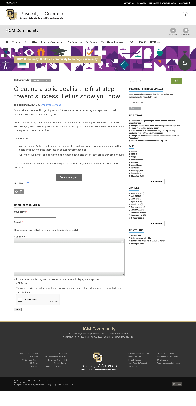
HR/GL (131, 42)
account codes (137, 160)
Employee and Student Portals (162, 3)
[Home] (34, 19)
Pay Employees (75, 42)
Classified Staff (137, 176)
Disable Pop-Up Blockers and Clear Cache (148, 241)
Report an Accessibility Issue (168, 363)
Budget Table (136, 173)
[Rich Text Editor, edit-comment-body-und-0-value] (69, 257)
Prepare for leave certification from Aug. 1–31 (149, 141)
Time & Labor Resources (113, 42)
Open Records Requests (138, 363)
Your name (20, 211)
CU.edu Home (173, 34)
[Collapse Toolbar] (122, 242)
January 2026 (136, 210)
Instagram (174, 384)
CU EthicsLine (162, 360)
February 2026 (136, 207)
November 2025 (137, 215)
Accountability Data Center (167, 357)
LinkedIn (179, 384)
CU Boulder (34, 357)
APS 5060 (135, 168)
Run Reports (91, 42)
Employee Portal (137, 244)
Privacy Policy (50, 385)
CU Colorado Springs (30, 360)
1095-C (134, 154)
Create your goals (69, 177)
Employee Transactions (52, 42)
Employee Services (51, 104)
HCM (26, 183)
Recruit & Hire (30, 42)
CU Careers (141, 3)
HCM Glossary (136, 235)
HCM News (155, 42)
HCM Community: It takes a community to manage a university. (57, 59)
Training (16, 42)
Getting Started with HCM (141, 238)
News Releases (134, 360)
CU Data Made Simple (165, 354)
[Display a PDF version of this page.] (21, 191)
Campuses (183, 3)
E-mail (18, 222)
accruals (134, 162)
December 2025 (137, 213)
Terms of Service (63, 385)
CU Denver (34, 363)
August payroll (137, 171)
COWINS (142, 42)
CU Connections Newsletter (56, 357)
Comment (20, 236)
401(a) (133, 157)
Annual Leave (136, 165)
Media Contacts (134, 357)
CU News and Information (138, 354)
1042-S (134, 151)
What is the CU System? (29, 354)
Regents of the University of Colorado (30, 385)
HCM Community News (41, 80)
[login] (72, 385)
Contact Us (132, 366)
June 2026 (135, 199)
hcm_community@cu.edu (121, 337)
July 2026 (135, 196)
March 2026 (136, 204)
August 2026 (136, 193)
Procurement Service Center (56, 366)
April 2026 (135, 202)
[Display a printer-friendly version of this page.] (16, 191)
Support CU (129, 3)
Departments (185, 34)
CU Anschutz (33, 366)
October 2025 (136, 218)
